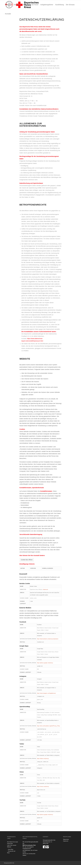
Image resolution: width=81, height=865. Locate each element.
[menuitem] (8, 4)
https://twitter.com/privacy (43, 758)
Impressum (45, 589)
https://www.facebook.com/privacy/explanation (47, 638)
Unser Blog (10, 849)
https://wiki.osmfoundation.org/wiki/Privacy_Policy (48, 725)
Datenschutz (66, 839)
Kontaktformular (41, 105)
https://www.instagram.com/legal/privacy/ (46, 693)
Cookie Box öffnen (27, 560)
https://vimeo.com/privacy (43, 786)
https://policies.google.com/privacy (45, 662)
